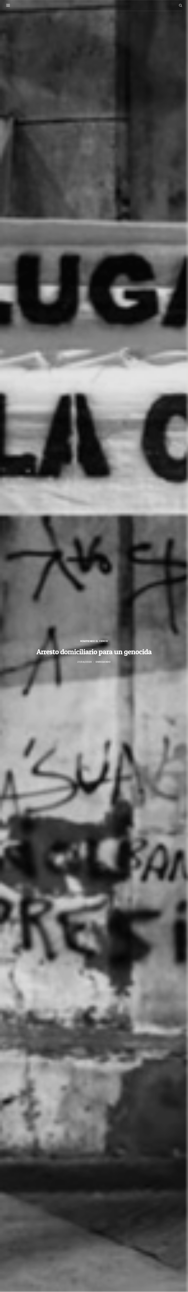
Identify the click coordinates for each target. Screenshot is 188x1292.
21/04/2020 (84, 662)
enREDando (103, 662)
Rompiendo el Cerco (94, 641)
